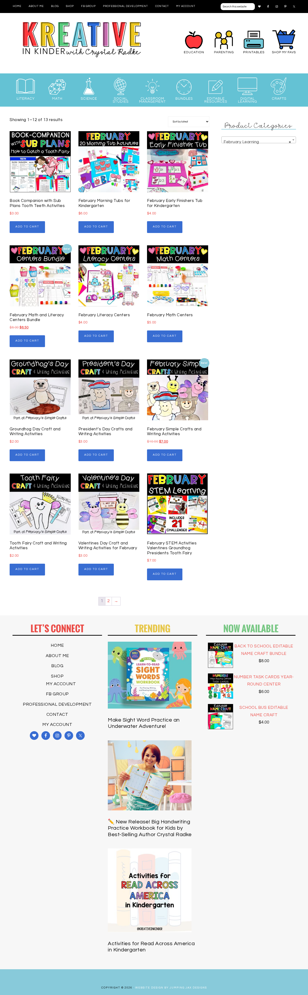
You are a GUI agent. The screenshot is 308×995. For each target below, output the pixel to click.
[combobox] (258, 139)
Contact (57, 714)
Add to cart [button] (27, 226)
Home (57, 645)
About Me (57, 655)
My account (61, 684)
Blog (57, 666)
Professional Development (57, 704)
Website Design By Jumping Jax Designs (171, 987)
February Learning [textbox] (257, 142)
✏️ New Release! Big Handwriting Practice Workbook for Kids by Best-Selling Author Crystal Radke (150, 828)
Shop (57, 676)
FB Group (57, 694)
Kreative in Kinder (82, 39)
